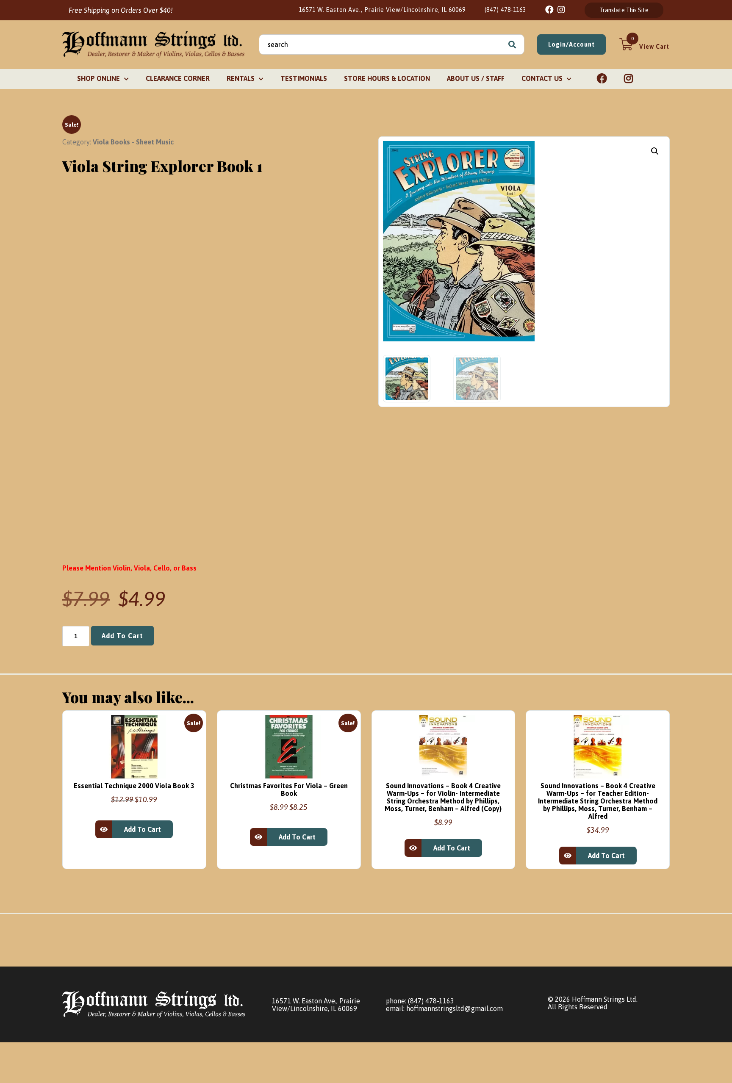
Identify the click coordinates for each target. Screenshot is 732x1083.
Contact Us (542, 78)
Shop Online (98, 78)
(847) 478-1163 (506, 9)
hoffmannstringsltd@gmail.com (454, 1008)
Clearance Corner (178, 78)
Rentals (241, 78)
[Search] (512, 44)
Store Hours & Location (387, 78)
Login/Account (571, 44)
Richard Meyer (298, 356)
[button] (655, 151)
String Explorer (228, 337)
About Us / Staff (476, 78)
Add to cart (122, 636)
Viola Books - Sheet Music (133, 142)
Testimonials (303, 78)
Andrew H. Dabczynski (239, 356)
